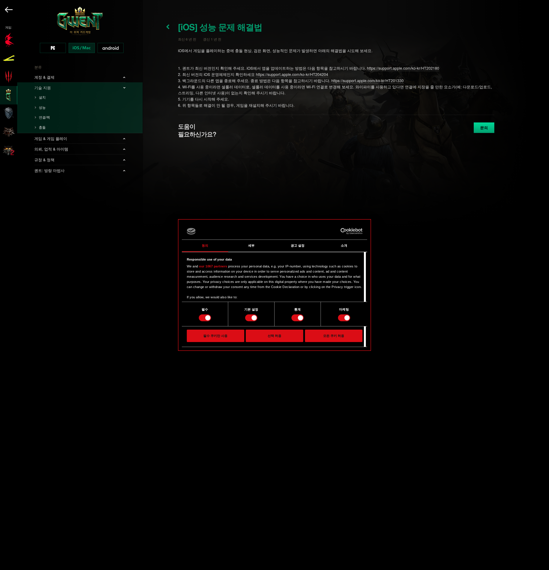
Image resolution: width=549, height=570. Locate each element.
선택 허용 (274, 336)
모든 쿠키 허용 (333, 336)
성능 (42, 107)
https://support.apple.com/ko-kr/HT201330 (367, 80)
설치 (42, 97)
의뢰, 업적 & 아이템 (51, 149)
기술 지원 (42, 87)
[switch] (251, 317)
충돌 (42, 127)
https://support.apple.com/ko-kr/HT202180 (403, 68)
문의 (484, 127)
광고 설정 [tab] (298, 245)
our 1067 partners (213, 266)
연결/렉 (44, 117)
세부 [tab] (251, 245)
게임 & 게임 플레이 (50, 138)
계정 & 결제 (44, 77)
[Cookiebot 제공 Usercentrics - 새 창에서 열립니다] (343, 231)
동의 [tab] (205, 245)
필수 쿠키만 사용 (215, 336)
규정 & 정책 (44, 159)
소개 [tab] (344, 245)
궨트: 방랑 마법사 (49, 170)
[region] (71, 285)
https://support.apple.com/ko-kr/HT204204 (292, 74)
